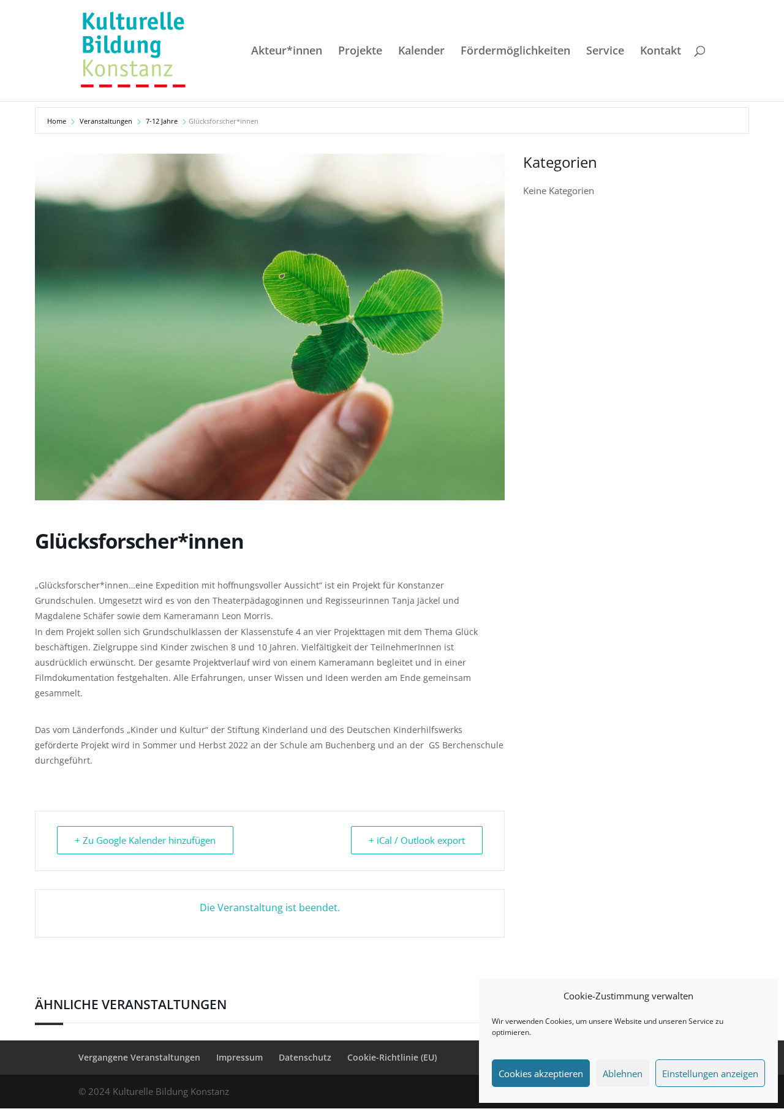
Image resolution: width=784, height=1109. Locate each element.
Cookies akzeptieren (541, 1073)
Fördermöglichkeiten (515, 52)
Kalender (421, 52)
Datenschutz (305, 1057)
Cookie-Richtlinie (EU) (392, 1057)
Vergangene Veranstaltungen (139, 1057)
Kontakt (660, 52)
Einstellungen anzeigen (710, 1073)
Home (57, 121)
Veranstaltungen (106, 121)
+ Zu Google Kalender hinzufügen (145, 840)
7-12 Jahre (162, 121)
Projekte (360, 52)
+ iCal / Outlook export (417, 840)
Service (605, 52)
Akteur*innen (286, 52)
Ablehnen (623, 1073)
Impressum (239, 1057)
